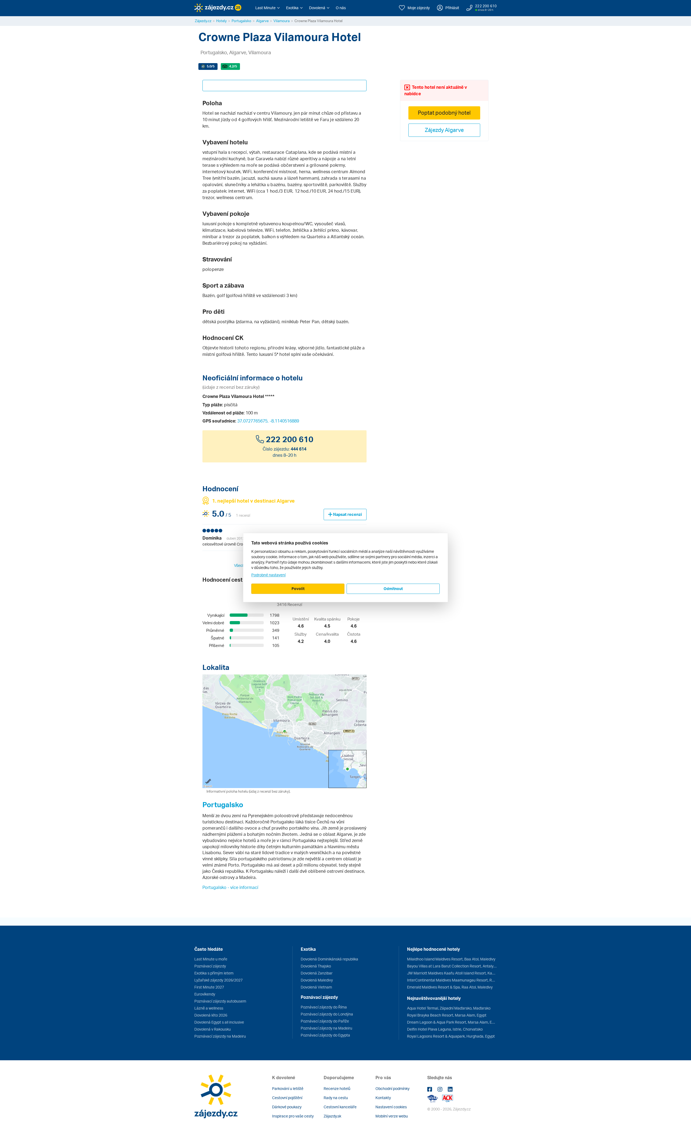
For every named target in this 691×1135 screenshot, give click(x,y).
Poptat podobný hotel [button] (444, 112)
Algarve (262, 21)
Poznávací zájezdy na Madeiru (220, 1036)
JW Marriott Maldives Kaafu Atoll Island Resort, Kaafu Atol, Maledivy (452, 973)
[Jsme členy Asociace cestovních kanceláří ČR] (447, 1098)
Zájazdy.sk (332, 1116)
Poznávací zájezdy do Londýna (327, 1014)
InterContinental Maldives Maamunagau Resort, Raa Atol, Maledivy (452, 980)
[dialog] (345, 567)
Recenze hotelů (337, 1088)
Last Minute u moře (210, 959)
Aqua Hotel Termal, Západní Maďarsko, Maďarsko (448, 1008)
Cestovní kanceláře (340, 1107)
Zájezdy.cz (203, 21)
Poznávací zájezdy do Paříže (325, 1021)
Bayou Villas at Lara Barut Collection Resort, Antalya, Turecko (452, 966)
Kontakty (383, 1097)
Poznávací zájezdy (210, 966)
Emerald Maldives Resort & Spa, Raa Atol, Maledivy (450, 987)
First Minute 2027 (209, 987)
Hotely (221, 21)
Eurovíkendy (204, 994)
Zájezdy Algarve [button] (444, 130)
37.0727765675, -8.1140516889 (268, 421)
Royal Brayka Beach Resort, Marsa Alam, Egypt (446, 1015)
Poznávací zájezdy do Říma (324, 1007)
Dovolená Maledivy (317, 980)
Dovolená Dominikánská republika (329, 959)
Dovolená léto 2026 (210, 1015)
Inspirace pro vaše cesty (293, 1116)
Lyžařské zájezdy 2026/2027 (218, 980)
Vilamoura (281, 21)
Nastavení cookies (391, 1107)
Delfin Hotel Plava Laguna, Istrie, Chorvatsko (445, 1029)
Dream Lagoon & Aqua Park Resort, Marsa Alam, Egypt (452, 1022)
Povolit (298, 588)
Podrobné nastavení (268, 574)
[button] (267, 8)
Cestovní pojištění (287, 1097)
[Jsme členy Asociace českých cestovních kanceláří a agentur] (434, 1098)
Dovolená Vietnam (316, 987)
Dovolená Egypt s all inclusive (219, 1022)
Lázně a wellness (208, 1008)
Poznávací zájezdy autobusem (220, 1001)
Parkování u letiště (287, 1088)
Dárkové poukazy (287, 1107)
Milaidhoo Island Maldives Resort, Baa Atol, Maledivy (451, 959)
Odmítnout (393, 588)
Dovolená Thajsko (316, 966)
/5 (211, 66)
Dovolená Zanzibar (317, 973)
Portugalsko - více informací (230, 887)
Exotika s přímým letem (213, 973)
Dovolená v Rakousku (212, 1029)
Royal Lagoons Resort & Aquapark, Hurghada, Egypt (451, 1036)
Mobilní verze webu (391, 1116)
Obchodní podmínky (392, 1088)
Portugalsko (241, 21)
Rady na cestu (336, 1097)
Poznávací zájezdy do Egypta (325, 1035)
